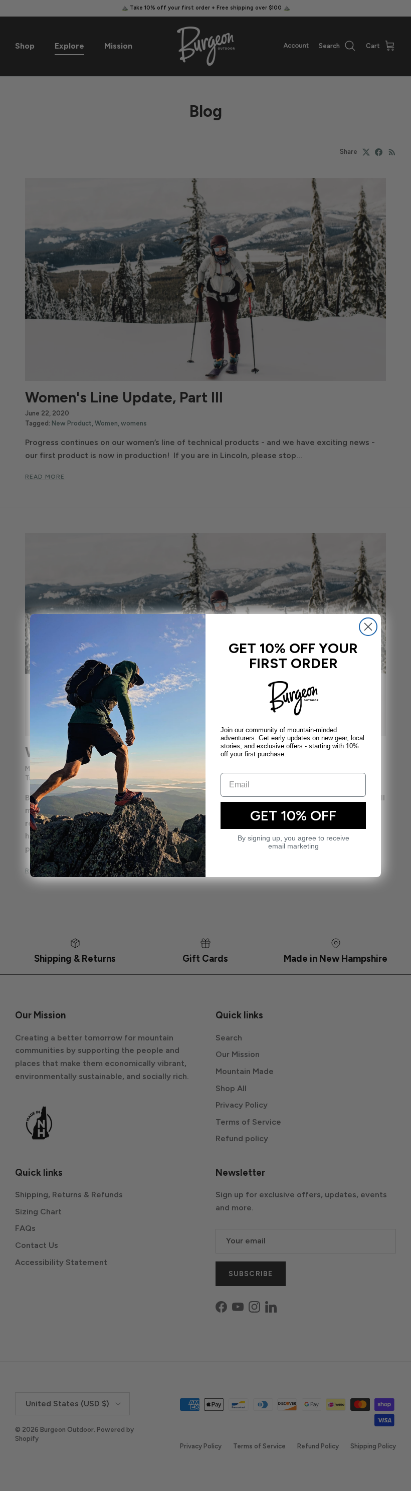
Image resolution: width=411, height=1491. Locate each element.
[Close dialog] (368, 626)
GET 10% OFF (293, 815)
